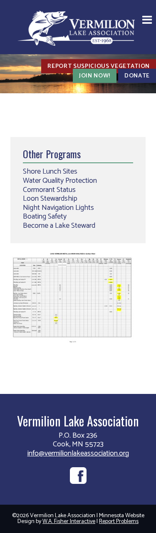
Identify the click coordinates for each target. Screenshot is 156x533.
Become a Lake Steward (59, 225)
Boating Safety (45, 216)
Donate (137, 76)
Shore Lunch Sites (50, 171)
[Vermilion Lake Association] (78, 27)
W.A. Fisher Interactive (68, 521)
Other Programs (52, 153)
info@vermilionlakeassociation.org (78, 453)
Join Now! (94, 76)
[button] (147, 21)
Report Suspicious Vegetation (98, 66)
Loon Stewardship (50, 198)
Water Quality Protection (60, 180)
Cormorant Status (49, 190)
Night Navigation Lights (58, 208)
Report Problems (119, 521)
